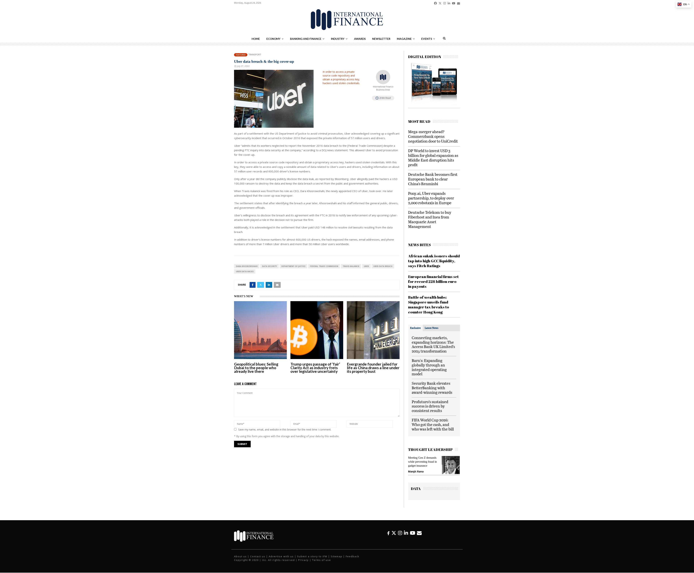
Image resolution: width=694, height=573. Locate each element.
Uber (366, 266)
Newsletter (381, 38)
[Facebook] (388, 536)
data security (269, 266)
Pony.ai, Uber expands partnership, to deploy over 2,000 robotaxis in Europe (431, 198)
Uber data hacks (245, 271)
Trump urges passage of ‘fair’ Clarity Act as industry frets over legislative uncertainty (315, 367)
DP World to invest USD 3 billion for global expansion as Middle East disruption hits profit (433, 157)
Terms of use (321, 563)
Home (256, 38)
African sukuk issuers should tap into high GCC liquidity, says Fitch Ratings (434, 260)
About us (240, 560)
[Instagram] (400, 536)
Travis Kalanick (351, 266)
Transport (254, 54)
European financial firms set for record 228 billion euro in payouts (433, 281)
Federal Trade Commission (324, 266)
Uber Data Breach (382, 266)
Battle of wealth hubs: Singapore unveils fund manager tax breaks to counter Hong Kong (428, 305)
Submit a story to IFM (312, 560)
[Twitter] (393, 536)
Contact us (257, 560)
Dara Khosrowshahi (247, 266)
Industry (337, 38)
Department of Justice (293, 266)
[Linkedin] (406, 536)
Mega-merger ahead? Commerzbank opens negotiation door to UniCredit (433, 136)
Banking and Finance (305, 38)
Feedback (352, 560)
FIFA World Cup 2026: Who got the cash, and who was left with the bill (433, 424)
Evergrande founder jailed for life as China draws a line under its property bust (373, 367)
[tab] (415, 328)
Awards (360, 38)
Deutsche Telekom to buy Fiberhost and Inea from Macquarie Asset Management (429, 219)
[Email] (419, 536)
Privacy (303, 563)
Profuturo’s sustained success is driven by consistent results (430, 406)
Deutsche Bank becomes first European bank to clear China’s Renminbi (432, 179)
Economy (273, 38)
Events (426, 38)
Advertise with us (281, 560)
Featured (241, 54)
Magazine (404, 38)
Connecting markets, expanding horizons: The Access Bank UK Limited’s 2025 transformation (433, 344)
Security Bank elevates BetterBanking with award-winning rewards (432, 388)
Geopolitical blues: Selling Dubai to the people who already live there (256, 367)
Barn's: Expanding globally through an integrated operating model (429, 367)
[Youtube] (412, 536)
